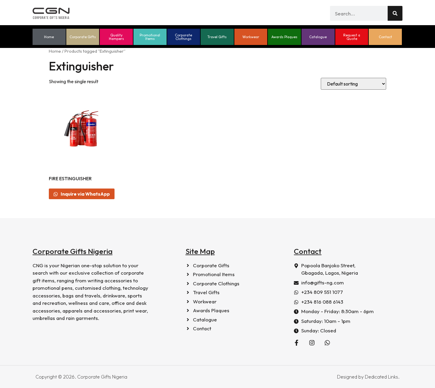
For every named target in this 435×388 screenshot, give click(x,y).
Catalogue (318, 37)
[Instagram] (312, 342)
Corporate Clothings (183, 37)
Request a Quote (351, 37)
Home (49, 37)
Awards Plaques (284, 37)
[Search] (395, 13)
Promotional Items (150, 37)
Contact (385, 37)
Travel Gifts (217, 37)
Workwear (250, 37)
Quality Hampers (116, 37)
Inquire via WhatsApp (85, 194)
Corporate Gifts (83, 37)
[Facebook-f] (296, 342)
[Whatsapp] (327, 342)
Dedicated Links (381, 377)
